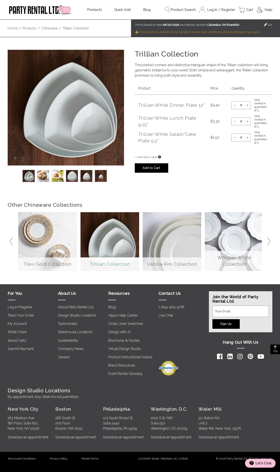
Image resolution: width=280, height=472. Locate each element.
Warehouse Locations (75, 332)
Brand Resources (121, 365)
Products (94, 10)
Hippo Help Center (123, 315)
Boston (63, 409)
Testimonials (67, 324)
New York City (23, 409)
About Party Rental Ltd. (76, 307)
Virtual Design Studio (124, 349)
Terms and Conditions (22, 458)
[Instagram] (240, 356)
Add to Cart (151, 168)
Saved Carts (17, 340)
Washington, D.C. (169, 409)
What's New (17, 332)
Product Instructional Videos (130, 357)
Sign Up (226, 324)
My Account (17, 324)
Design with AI (119, 332)
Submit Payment (21, 349)
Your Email (221, 308)
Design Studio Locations (77, 315)
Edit (269, 24)
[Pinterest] (250, 356)
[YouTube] (261, 356)
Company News (71, 349)
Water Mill (209, 409)
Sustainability (68, 340)
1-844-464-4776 (171, 307)
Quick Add (122, 10)
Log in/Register (20, 307)
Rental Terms (90, 458)
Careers (64, 357)
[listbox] (66, 175)
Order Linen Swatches (125, 324)
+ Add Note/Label (146, 157)
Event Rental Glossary (125, 374)
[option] (29, 176)
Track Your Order (21, 315)
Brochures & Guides (124, 340)
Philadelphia (116, 409)
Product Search (183, 10)
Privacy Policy (59, 458)
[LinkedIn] (230, 356)
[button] (66, 107)
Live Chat (166, 315)
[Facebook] (219, 356)
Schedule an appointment (28, 437)
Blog (147, 10)
